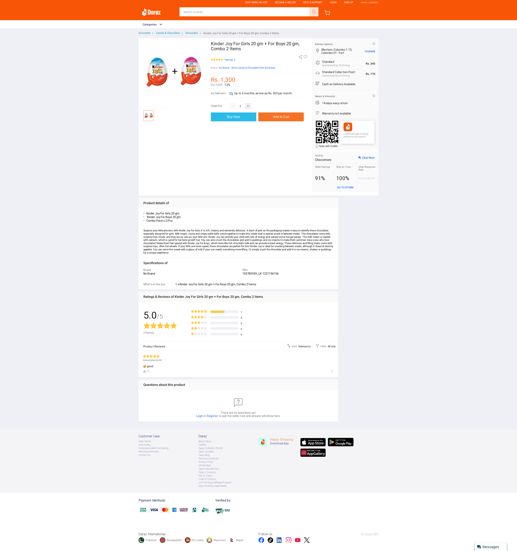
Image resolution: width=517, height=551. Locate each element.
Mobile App (205, 465)
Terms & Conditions (209, 458)
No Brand (224, 67)
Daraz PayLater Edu (209, 468)
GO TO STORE (345, 187)
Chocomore (323, 160)
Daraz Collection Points (211, 448)
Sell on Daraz (205, 475)
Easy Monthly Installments (212, 486)
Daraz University (207, 472)
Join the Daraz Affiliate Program (215, 482)
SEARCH (313, 11)
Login (333, 2)
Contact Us (144, 455)
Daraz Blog (204, 455)
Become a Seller (285, 2)
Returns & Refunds (148, 451)
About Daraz (205, 441)
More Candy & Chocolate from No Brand (253, 67)
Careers (202, 444)
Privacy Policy (206, 462)
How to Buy (145, 444)
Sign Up (348, 2)
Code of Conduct (207, 479)
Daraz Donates (206, 451)
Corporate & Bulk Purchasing (153, 448)
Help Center (145, 441)
